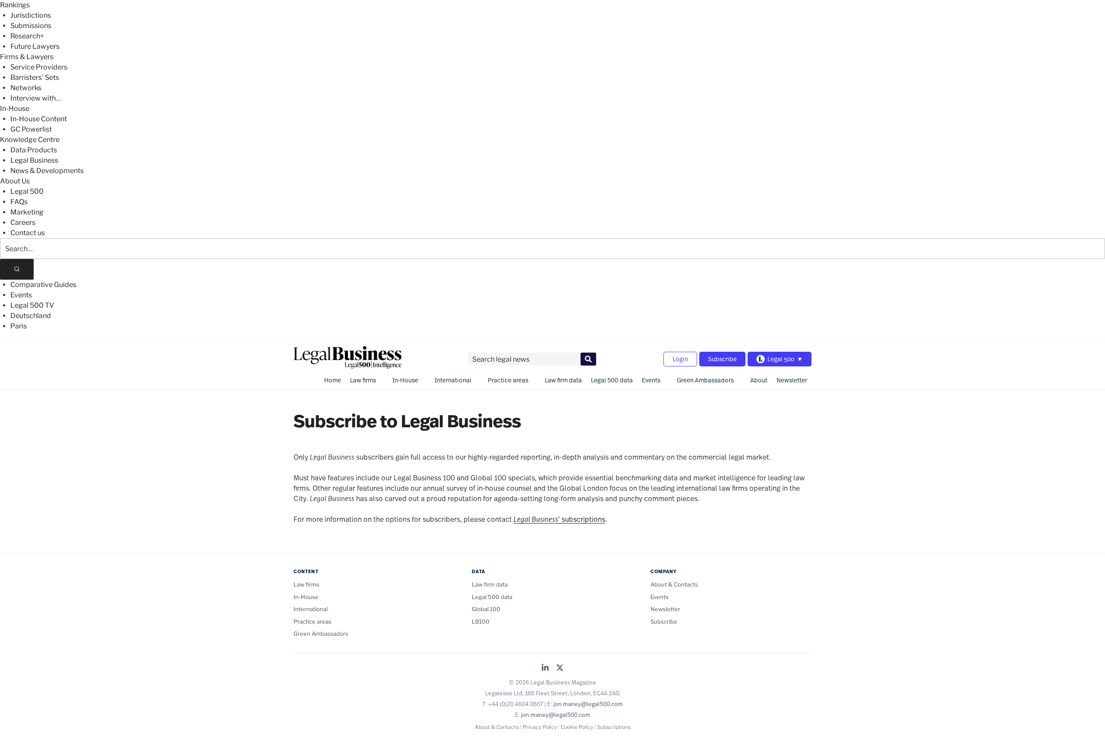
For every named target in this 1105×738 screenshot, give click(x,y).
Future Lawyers (35, 46)
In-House (14, 108)
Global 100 (486, 609)
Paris (18, 326)
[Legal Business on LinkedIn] (545, 668)
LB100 (480, 621)
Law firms (363, 380)
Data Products (33, 150)
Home (332, 380)
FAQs (19, 202)
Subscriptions (614, 727)
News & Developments (47, 171)
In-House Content (38, 119)
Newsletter (792, 380)
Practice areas (508, 380)
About (758, 380)
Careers (22, 222)
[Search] (17, 269)
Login (680, 359)
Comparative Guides (43, 285)
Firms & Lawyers (27, 57)
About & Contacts (674, 584)
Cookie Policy (577, 727)
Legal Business (34, 160)
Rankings (15, 5)
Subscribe (722, 359)
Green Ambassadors (705, 380)
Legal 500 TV (32, 305)
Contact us (27, 233)
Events (21, 295)
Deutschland (30, 316)
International (453, 380)
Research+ (27, 36)
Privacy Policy (540, 727)
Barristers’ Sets (34, 77)
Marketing (27, 212)
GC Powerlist (31, 129)
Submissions (30, 26)
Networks (25, 88)
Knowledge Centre (30, 140)
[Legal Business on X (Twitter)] (560, 668)
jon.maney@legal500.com (588, 704)
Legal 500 (27, 191)
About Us (15, 181)
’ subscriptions (559, 519)
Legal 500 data (612, 380)
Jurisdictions (30, 15)
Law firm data (563, 380)
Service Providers (38, 67)
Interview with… (35, 98)
